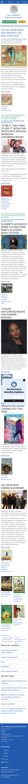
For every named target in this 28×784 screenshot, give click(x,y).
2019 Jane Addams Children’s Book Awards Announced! (8, 639)
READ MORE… (6, 92)
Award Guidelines (6, 734)
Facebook (10, 2)
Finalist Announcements (9, 657)
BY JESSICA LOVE (6, 110)
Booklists (3, 730)
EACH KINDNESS (5, 592)
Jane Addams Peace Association (13, 16)
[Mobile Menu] (2, 2)
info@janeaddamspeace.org (9, 775)
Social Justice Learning (9, 671)
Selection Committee (7, 739)
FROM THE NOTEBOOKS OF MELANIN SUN (18, 596)
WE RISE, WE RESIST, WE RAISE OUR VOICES (6, 199)
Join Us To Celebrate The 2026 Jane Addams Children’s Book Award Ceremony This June (13, 711)
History (3, 732)
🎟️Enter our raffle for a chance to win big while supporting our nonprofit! (12, 697)
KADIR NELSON (7, 571)
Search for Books (5, 729)
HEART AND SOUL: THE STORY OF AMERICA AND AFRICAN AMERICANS (6, 566)
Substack (24, 5)
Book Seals (4, 741)
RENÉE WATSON (7, 479)
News (8, 635)
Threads (5, 759)
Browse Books (11, 22)
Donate (22, 21)
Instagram (24, 2)
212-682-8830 (5, 777)
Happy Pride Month (7, 704)
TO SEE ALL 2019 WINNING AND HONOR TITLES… (12, 122)
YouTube (17, 2)
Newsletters (5, 666)
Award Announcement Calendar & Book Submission (12, 737)
